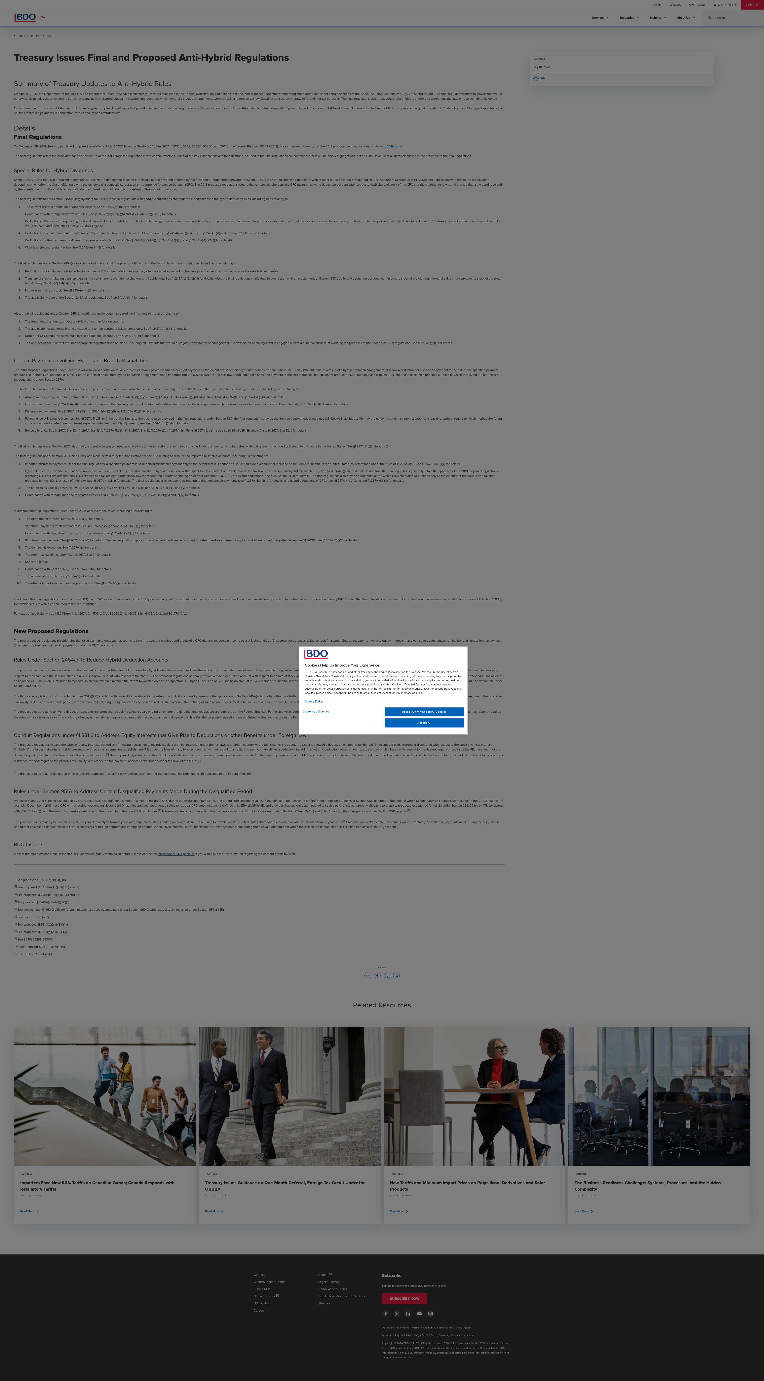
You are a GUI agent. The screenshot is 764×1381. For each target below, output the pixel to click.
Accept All (424, 723)
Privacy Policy (314, 701)
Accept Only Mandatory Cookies (424, 712)
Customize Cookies (316, 712)
